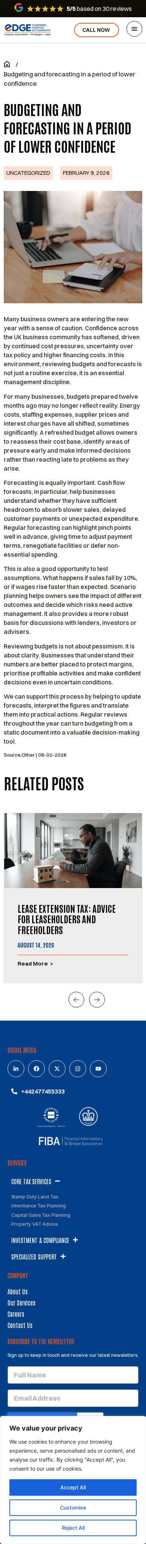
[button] (76, 999)
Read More (33, 963)
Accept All (73, 1487)
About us (17, 1291)
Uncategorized (28, 172)
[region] (73, 1480)
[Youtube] (98, 1068)
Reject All (73, 1528)
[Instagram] (77, 1068)
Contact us (20, 1325)
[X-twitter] (57, 1068)
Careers (15, 1313)
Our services (21, 1302)
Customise (73, 1507)
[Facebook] (36, 1068)
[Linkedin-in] (15, 1068)
